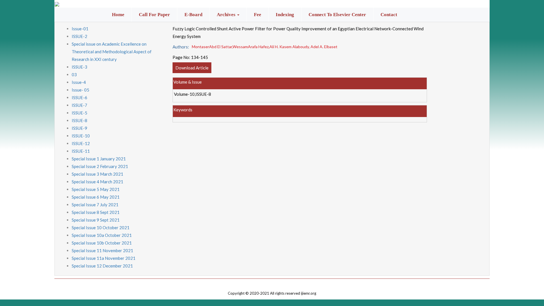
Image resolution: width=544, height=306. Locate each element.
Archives (227, 14)
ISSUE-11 (81, 151)
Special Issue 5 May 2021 (96, 189)
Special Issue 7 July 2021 (95, 204)
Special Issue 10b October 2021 (102, 242)
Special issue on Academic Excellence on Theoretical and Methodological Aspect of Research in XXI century (112, 51)
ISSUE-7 (79, 105)
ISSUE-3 (79, 66)
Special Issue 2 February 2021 (100, 166)
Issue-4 (79, 82)
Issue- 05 (80, 89)
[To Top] (272, 282)
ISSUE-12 (81, 143)
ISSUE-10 (81, 135)
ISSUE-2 (79, 36)
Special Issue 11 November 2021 (102, 250)
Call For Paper (154, 14)
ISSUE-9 (79, 128)
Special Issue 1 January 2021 (99, 158)
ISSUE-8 (79, 120)
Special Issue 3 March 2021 (97, 174)
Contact (389, 14)
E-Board (193, 14)
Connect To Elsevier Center (337, 14)
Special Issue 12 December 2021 (102, 265)
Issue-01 (80, 28)
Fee (257, 14)
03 (74, 74)
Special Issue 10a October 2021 (102, 235)
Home (118, 14)
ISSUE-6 (79, 97)
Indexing (285, 14)
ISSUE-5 (79, 112)
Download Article (192, 67)
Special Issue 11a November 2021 (103, 258)
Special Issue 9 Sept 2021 (96, 219)
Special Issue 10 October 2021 (100, 227)
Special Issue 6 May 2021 (96, 196)
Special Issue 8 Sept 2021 (96, 212)
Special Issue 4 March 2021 (97, 181)
